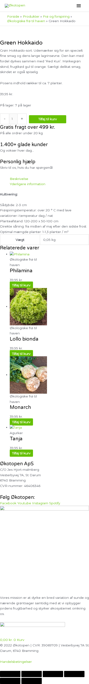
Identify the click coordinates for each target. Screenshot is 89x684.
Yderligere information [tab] (27, 184)
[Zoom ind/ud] (10, 674)
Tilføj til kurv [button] (21, 285)
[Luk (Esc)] (74, 674)
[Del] (53, 674)
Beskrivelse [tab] (19, 179)
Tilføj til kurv (47, 119)
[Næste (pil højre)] (31, 681)
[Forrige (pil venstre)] (10, 681)
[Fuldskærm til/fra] (31, 674)
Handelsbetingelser (16, 662)
